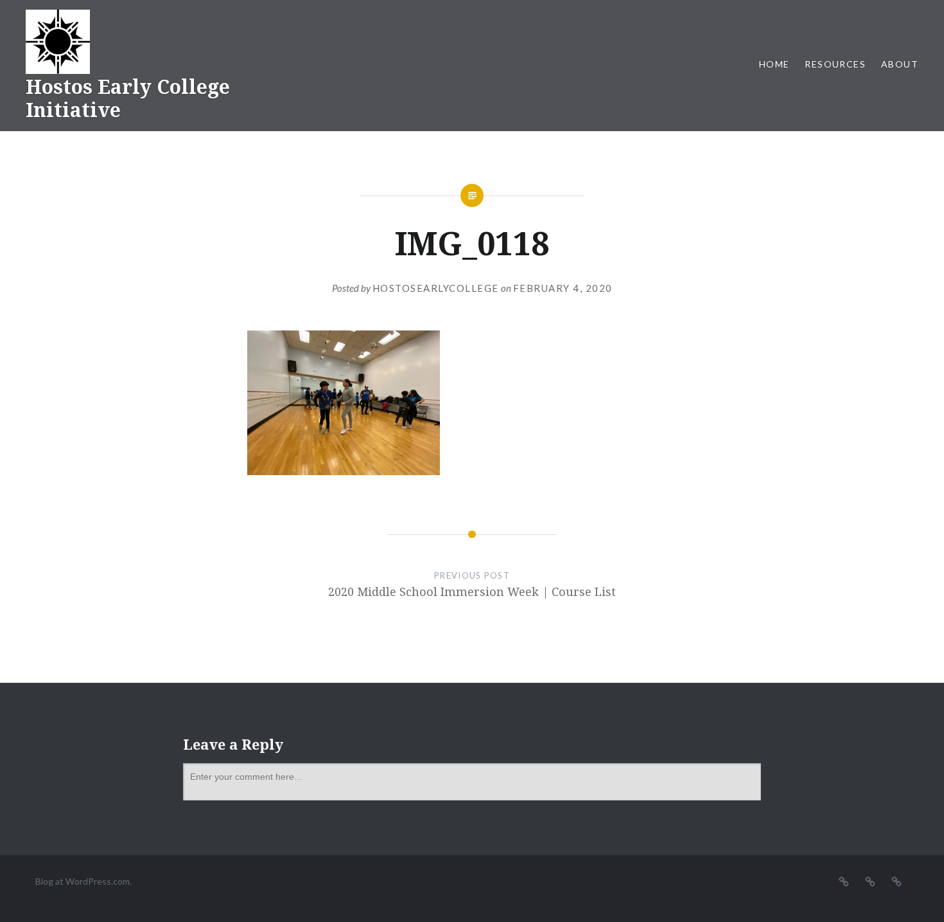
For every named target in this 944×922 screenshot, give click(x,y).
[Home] (843, 880)
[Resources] (870, 880)
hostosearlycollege (435, 288)
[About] (896, 880)
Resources (835, 64)
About (899, 64)
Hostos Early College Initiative (128, 98)
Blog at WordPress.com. (83, 881)
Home (774, 64)
